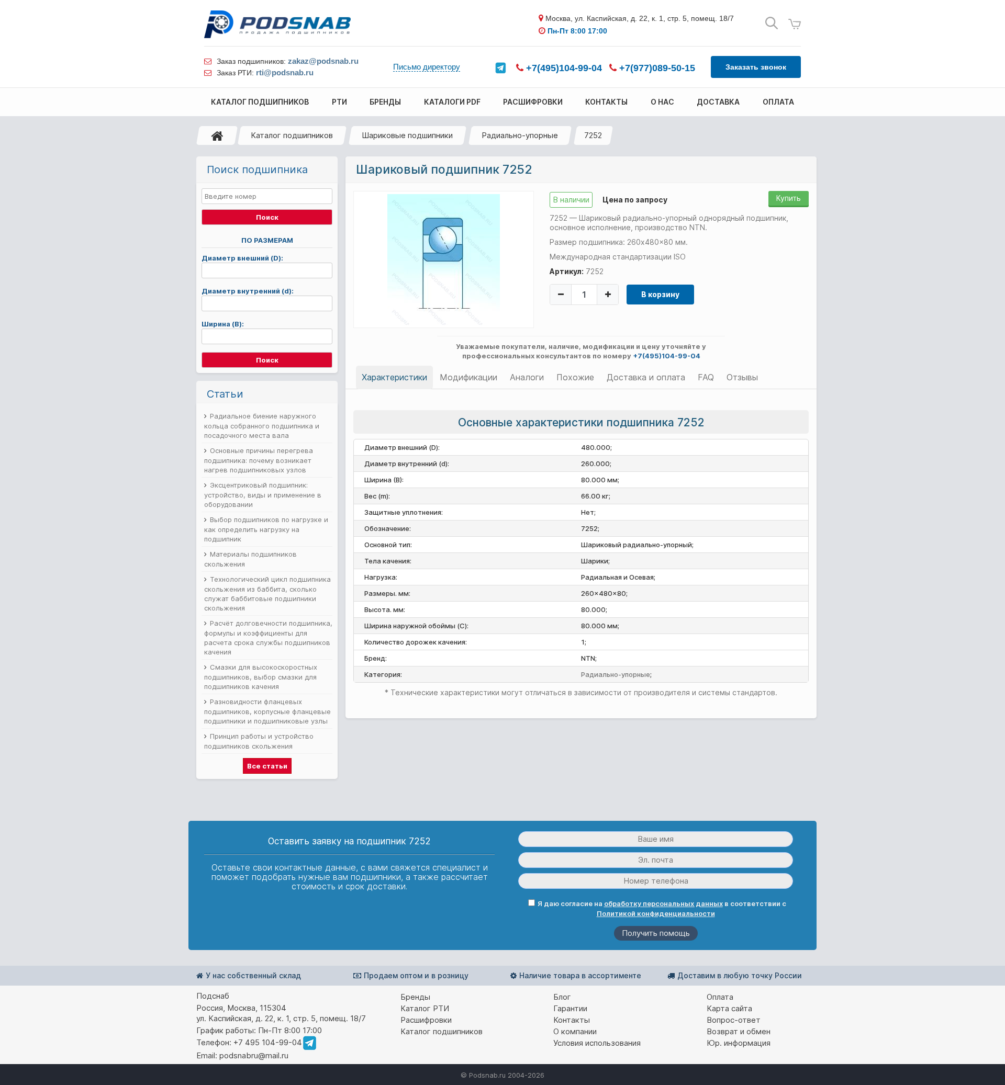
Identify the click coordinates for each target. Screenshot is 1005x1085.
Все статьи (267, 766)
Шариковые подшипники (407, 135)
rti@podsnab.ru (285, 72)
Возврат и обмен (738, 1031)
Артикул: (567, 271)
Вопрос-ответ (734, 1020)
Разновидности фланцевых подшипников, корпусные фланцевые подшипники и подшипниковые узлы (267, 711)
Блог (562, 997)
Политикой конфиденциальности (656, 913)
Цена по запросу (634, 199)
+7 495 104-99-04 (267, 1042)
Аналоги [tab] (527, 377)
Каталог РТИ (424, 1008)
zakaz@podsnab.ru (323, 60)
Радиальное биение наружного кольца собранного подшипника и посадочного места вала (261, 425)
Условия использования (597, 1043)
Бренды (415, 997)
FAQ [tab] (706, 377)
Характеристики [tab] (394, 377)
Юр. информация (738, 1043)
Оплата (720, 997)
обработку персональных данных (663, 903)
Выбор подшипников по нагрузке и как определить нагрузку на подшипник (266, 529)
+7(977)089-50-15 (656, 68)
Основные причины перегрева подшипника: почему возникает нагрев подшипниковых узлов (258, 460)
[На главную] (217, 135)
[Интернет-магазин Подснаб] (277, 24)
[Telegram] (500, 68)
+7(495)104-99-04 (562, 68)
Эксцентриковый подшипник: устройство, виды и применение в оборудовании (262, 494)
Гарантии (570, 1008)
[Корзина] (794, 24)
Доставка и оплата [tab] (646, 377)
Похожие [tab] (575, 377)
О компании (575, 1031)
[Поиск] (771, 23)
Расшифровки (426, 1020)
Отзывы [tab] (742, 377)
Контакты (571, 1020)
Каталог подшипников (292, 135)
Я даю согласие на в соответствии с (662, 908)
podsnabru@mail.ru (253, 1055)
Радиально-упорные (520, 135)
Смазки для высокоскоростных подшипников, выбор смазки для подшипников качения (260, 677)
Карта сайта (729, 1008)
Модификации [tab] (468, 377)
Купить (788, 198)
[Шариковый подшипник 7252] (443, 259)
